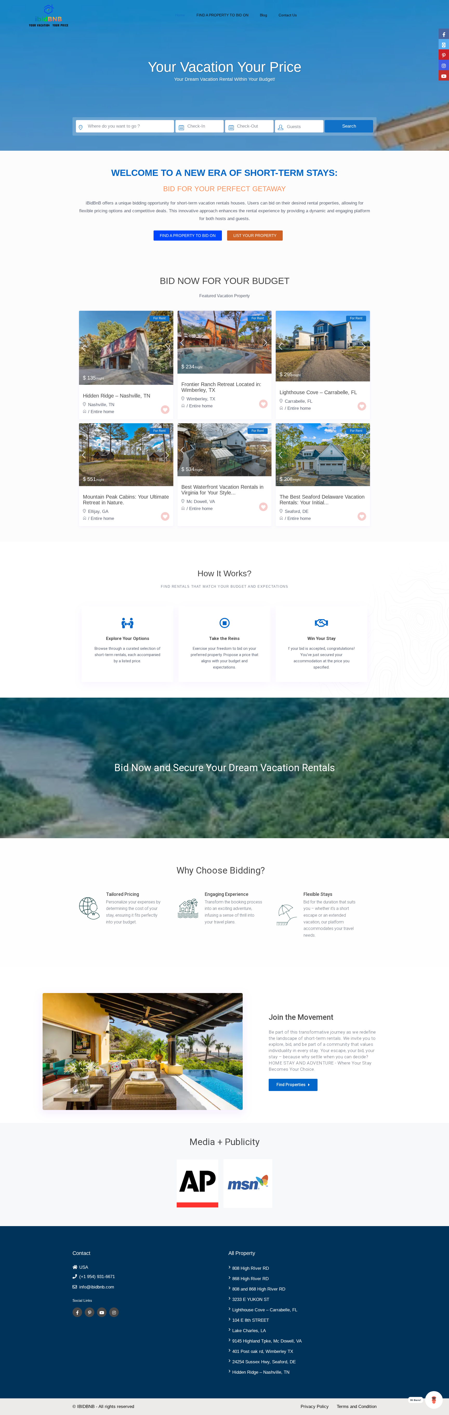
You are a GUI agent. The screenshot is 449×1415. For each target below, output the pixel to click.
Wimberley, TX (201, 398)
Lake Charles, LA (249, 1330)
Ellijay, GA (98, 511)
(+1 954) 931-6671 (97, 1276)
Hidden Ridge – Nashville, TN (260, 1372)
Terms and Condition (357, 1406)
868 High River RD (250, 1278)
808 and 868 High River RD (258, 1289)
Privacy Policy (315, 1406)
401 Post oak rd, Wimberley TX (262, 1351)
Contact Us (288, 15)
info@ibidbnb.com (96, 1287)
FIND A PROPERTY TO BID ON (222, 15)
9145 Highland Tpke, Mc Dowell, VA (267, 1341)
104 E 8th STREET (250, 1320)
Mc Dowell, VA (201, 501)
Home (180, 15)
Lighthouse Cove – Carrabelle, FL (264, 1309)
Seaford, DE (296, 511)
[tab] (85, 307)
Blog (263, 15)
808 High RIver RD (250, 1268)
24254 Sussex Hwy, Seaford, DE (264, 1361)
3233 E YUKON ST (250, 1299)
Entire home (102, 411)
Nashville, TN (101, 404)
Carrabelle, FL (298, 401)
